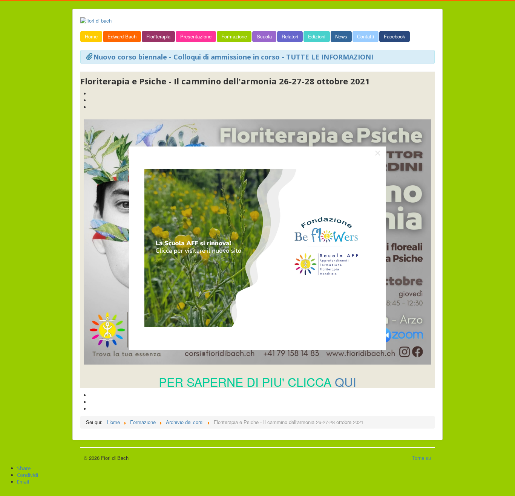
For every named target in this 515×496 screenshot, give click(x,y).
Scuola (264, 36)
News (341, 36)
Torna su (421, 457)
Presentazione (196, 36)
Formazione (234, 36)
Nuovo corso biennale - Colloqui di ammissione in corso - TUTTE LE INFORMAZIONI (233, 56)
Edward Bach (121, 36)
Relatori (290, 36)
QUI (345, 381)
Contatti (365, 36)
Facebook (394, 36)
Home (91, 36)
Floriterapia (158, 36)
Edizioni (316, 36)
